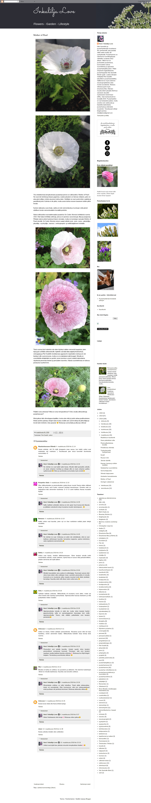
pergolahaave (103, 640)
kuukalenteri (103, 609)
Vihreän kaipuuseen (107, 473)
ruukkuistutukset (104, 698)
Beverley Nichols (104, 514)
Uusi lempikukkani (111, 388)
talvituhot (102, 734)
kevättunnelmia (104, 587)
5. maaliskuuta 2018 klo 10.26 (70, 682)
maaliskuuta (105, 435)
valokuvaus (102, 763)
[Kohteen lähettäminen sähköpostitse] (54, 433)
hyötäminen (103, 553)
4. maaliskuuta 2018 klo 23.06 (70, 570)
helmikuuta (105, 485)
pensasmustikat (104, 636)
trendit (101, 746)
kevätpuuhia (103, 584)
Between (41, 518)
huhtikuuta (104, 432)
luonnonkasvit (103, 618)
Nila (39, 667)
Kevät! (103, 455)
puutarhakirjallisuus (105, 662)
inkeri (40, 729)
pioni (100, 650)
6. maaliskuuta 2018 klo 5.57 (69, 714)
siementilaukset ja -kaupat (107, 710)
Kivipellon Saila (43, 482)
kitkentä (101, 592)
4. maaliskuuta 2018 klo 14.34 (70, 464)
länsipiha (102, 621)
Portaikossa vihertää (107, 447)
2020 (101, 413)
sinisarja (101, 714)
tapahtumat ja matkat (106, 736)
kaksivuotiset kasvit (105, 567)
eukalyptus (102, 538)
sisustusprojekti (104, 719)
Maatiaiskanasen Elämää (47, 446)
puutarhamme (103, 667)
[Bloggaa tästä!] (56, 433)
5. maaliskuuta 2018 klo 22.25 (55, 701)
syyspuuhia (102, 724)
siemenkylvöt (103, 707)
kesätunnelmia (103, 582)
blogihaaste (102, 517)
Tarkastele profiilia (103, 115)
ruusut (101, 700)
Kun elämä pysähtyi (104, 165)
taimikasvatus (103, 729)
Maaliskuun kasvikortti (108, 437)
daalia (101, 528)
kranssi (101, 601)
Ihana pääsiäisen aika (108, 440)
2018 (101, 418)
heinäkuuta (105, 424)
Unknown (41, 629)
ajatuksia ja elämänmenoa (107, 498)
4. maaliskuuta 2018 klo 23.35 (70, 608)
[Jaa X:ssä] (58, 433)
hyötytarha (102, 550)
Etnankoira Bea (104, 533)
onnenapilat (103, 631)
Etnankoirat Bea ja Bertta (107, 535)
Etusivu (62, 784)
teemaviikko (103, 738)
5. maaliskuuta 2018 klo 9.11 (55, 629)
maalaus (101, 623)
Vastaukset (44, 460)
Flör (100, 543)
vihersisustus (103, 768)
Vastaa (40, 456)
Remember (102, 684)
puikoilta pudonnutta (105, 658)
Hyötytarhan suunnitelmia (109, 468)
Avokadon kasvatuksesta (109, 476)
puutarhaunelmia (104, 676)
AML (100, 502)
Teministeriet (103, 741)
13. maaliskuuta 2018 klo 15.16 (70, 742)
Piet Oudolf (44, 435)
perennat (102, 638)
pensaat (101, 633)
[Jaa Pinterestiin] (62, 433)
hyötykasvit (102, 548)
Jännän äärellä (105, 460)
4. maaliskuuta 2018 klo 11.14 (66, 446)
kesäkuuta (104, 426)
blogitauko (102, 519)
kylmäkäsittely (103, 611)
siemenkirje (102, 705)
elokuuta (104, 421)
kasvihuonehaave (104, 570)
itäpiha (101, 560)
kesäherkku (102, 575)
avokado (101, 509)
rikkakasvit (102, 686)
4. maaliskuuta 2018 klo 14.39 (70, 502)
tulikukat (101, 748)
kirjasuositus (103, 589)
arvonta (101, 504)
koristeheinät (103, 594)
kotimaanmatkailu (104, 596)
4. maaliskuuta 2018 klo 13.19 (55, 518)
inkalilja (101, 555)
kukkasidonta (103, 604)
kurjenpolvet (103, 606)
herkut (101, 545)
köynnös (101, 614)
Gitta (40, 591)
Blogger (88, 799)
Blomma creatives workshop (108, 522)
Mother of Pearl (106, 479)
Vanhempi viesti (85, 784)
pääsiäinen (102, 679)
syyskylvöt (102, 721)
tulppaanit (102, 751)
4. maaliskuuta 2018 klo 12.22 (59, 482)
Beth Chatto (103, 512)
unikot (50, 435)
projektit (101, 655)
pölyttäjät (102, 681)
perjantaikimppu (104, 643)
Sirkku (40, 552)
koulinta (101, 599)
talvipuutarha (103, 731)
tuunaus (101, 756)
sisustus (101, 716)
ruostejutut (102, 693)
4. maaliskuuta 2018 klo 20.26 (52, 591)
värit (100, 773)
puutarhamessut (104, 665)
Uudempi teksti (39, 784)
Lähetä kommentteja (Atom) (46, 787)
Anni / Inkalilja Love (50, 464)
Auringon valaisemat (107, 482)
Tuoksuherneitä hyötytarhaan (106, 451)
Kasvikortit (102, 309)
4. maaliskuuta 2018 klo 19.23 (53, 552)
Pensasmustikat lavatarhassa (112, 369)
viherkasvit (102, 765)
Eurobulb (102, 540)
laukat (101, 616)
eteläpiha (102, 531)
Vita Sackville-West (105, 770)
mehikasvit (102, 626)
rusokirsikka (103, 695)
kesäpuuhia (102, 579)
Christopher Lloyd (104, 526)
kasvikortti (102, 572)
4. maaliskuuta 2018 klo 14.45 (70, 534)
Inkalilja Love (54, 11)
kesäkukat (102, 577)
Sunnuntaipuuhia (106, 470)
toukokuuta (105, 429)
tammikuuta (105, 488)
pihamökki (102, 648)
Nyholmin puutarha (105, 628)
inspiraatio (102, 557)
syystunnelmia (103, 726)
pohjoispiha (102, 653)
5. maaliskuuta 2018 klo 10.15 (70, 646)
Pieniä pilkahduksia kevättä (107, 444)
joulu (100, 562)
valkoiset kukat (103, 760)
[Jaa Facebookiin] (60, 433)
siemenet (102, 702)
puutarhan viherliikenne (106, 670)
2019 (101, 416)
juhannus (102, 565)
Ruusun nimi (105, 458)
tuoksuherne (103, 753)
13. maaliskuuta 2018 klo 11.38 (53, 729)
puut (100, 660)
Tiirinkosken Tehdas (105, 743)
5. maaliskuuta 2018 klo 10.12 (51, 667)
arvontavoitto (103, 507)
